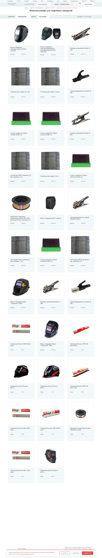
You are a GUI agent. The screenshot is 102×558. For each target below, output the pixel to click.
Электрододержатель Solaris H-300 (80, 91)
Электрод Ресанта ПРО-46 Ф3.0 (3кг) (79, 344)
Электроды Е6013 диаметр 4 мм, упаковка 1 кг (80, 260)
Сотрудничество (74, 1)
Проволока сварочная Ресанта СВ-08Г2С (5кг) (80, 429)
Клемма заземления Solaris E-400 (80, 134)
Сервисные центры (64, 4)
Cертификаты (50, 1)
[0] (79, 4)
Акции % (84, 1)
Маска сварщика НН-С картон (50, 218)
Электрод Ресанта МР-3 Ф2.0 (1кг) (50, 429)
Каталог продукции (42, 4)
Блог (58, 1)
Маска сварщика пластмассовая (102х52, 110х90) (18, 49)
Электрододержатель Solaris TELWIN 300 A (79, 218)
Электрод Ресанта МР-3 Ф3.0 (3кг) (20, 344)
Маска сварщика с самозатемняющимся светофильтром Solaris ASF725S (47, 49)
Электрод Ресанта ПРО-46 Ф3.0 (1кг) (79, 387)
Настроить (64, 553)
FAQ (42, 1)
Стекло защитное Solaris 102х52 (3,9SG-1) (48, 134)
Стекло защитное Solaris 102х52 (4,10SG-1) (78, 176)
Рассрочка (26, 1)
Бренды (65, 1)
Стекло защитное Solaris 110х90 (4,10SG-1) (48, 260)
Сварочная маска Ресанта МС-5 (49, 387)
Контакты (92, 1)
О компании (10, 1)
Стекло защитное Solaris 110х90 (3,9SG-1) (18, 134)
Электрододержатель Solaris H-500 (80, 302)
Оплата (18, 1)
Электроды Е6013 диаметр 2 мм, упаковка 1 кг (20, 260)
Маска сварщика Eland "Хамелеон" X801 (18, 302)
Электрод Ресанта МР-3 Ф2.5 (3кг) (20, 471)
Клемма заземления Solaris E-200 (80, 49)
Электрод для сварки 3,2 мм (20, 92)
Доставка (35, 1)
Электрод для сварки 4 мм (49, 176)
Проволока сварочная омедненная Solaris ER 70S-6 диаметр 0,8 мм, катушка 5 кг (20, 218)
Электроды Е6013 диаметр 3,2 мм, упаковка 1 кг (20, 176)
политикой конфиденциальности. (27, 554)
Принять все (87, 553)
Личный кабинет (89, 4)
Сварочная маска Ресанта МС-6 (19, 387)
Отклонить (76, 553)
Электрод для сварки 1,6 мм (49, 92)
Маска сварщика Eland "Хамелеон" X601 (48, 344)
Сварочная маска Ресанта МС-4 (49, 471)
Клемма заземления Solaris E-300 (50, 302)
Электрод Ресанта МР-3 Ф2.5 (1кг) (20, 429)
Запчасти (57, 4)
